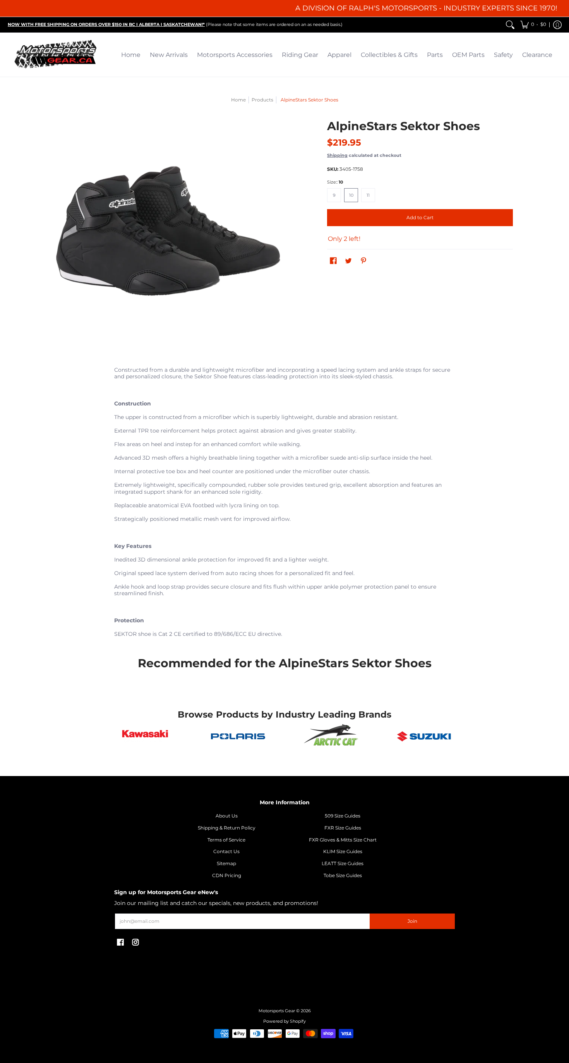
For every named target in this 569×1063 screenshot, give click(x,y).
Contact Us (226, 851)
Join (412, 921)
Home (238, 100)
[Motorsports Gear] (56, 55)
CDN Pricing (226, 875)
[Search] (510, 25)
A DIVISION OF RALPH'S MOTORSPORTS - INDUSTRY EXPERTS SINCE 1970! (426, 8)
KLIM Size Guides (342, 851)
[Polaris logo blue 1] (238, 736)
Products (262, 100)
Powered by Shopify (284, 1021)
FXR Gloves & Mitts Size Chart (343, 840)
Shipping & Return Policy (226, 828)
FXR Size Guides (342, 828)
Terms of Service (226, 840)
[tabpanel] (284, 504)
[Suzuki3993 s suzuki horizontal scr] (423, 736)
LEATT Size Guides (342, 863)
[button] (533, 25)
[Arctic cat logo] (331, 736)
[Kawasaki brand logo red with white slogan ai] (145, 736)
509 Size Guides (342, 816)
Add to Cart (420, 217)
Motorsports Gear (277, 1010)
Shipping (337, 155)
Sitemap (226, 863)
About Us (227, 816)
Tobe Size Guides (343, 875)
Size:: (335, 182)
